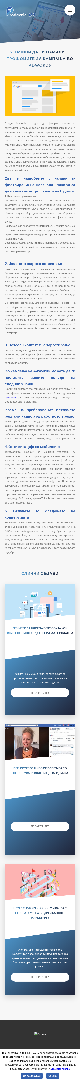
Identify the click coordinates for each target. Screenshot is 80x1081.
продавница (11, 397)
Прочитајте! (40, 692)
